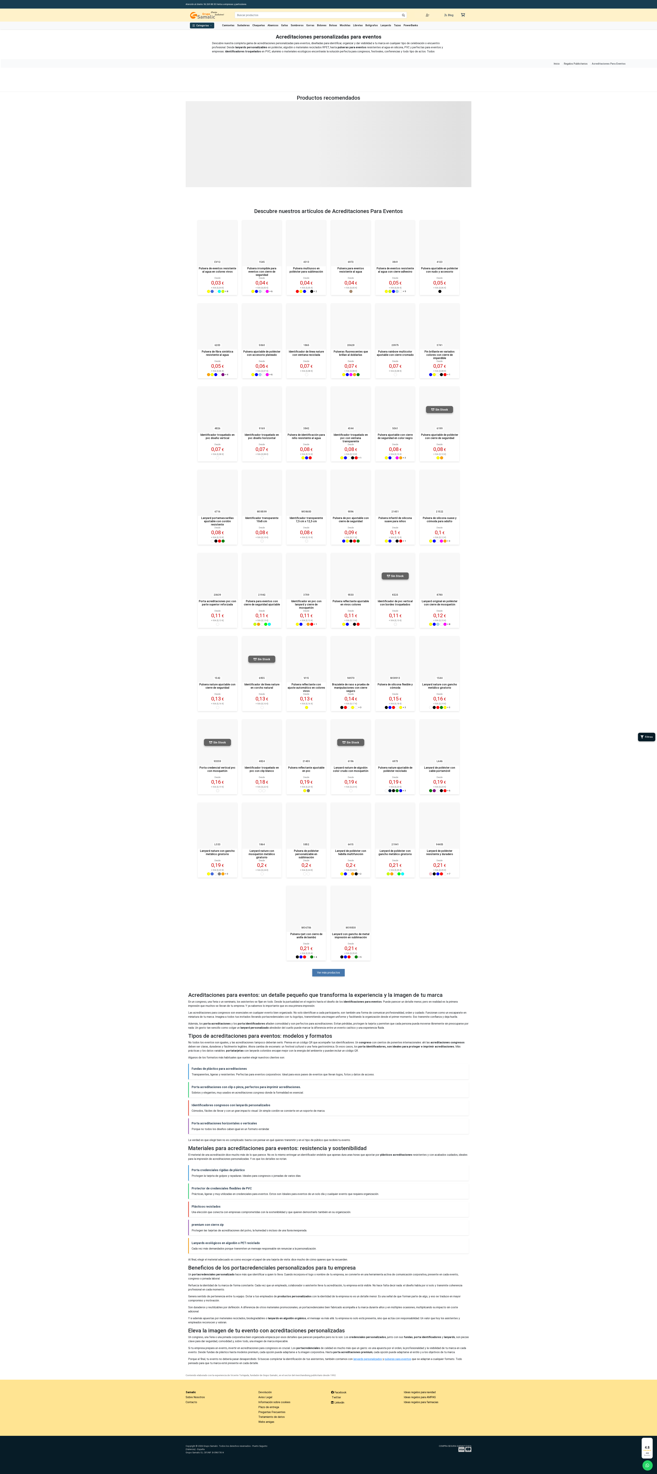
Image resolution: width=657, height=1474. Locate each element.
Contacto (191, 1402)
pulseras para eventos (398, 1359)
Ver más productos (328, 972)
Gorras (310, 25)
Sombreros (297, 25)
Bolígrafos (371, 25)
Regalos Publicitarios (576, 63)
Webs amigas (266, 1421)
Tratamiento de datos (271, 1417)
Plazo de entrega (268, 1407)
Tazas (397, 25)
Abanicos (273, 25)
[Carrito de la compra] (462, 15)
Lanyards (386, 25)
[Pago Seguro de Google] (377, 1458)
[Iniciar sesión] (427, 15)
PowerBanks (411, 25)
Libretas (358, 25)
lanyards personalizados (367, 1359)
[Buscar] (403, 15)
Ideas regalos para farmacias (421, 1402)
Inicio (557, 63)
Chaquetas (258, 25)
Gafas (284, 25)
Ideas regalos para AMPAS (420, 1397)
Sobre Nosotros (195, 1397)
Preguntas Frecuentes (271, 1412)
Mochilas (345, 25)
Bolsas (333, 25)
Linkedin (339, 1402)
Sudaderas (243, 25)
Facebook (340, 1392)
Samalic (191, 1392)
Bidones (321, 25)
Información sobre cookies (274, 1402)
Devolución (265, 1392)
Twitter (336, 1397)
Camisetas (228, 25)
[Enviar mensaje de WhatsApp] (647, 1465)
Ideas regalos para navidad (420, 1392)
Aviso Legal (265, 1397)
